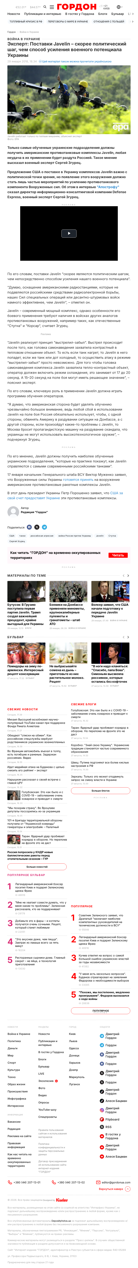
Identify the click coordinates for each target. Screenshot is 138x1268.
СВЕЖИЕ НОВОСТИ (22, 709)
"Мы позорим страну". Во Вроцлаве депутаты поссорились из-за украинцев (34, 809)
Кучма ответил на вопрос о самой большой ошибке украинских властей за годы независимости (104, 959)
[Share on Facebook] (29, 527)
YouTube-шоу (47, 1109)
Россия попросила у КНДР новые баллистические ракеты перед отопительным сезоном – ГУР (30, 855)
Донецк (74, 1055)
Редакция (14, 1129)
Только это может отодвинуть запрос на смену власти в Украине (97, 778)
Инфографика (17, 1098)
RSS (109, 1127)
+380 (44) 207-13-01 (26, 1182)
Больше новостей (37, 866)
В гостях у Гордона (79, 14)
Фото (41, 1088)
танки (22, 535)
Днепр (73, 1069)
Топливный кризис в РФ (26, 21)
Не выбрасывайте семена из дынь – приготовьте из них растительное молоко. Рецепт (66, 673)
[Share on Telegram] (44, 527)
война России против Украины (75, 535)
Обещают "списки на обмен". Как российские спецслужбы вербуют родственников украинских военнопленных (36, 739)
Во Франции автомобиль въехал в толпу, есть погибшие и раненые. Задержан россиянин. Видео (34, 754)
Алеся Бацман (116, 1101)
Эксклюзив (46, 1081)
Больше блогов (101, 790)
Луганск (74, 1084)
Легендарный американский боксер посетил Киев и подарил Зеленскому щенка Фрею (103, 940)
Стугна (112, 535)
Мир (10, 1055)
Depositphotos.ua (61, 1220)
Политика (14, 1041)
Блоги (102, 14)
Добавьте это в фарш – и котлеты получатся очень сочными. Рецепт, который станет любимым (38, 924)
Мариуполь (76, 1077)
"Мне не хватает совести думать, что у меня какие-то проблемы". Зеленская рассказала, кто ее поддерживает (40, 906)
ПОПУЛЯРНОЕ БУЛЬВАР (26, 875)
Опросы (43, 1102)
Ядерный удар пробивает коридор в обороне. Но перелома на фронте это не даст (99, 731)
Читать (118, 555)
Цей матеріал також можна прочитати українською (77, 61)
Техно (12, 1077)
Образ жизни (16, 1084)
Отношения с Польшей (109, 21)
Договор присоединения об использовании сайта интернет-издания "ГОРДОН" (52, 1166)
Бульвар (117, 14)
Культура (14, 1069)
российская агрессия (42, 535)
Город (72, 1027)
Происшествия (18, 1091)
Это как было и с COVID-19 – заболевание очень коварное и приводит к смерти (99, 714)
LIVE (41, 1073)
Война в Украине (29, 31)
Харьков (74, 1062)
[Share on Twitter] (36, 527)
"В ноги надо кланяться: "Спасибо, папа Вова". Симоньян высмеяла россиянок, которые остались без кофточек (109, 673)
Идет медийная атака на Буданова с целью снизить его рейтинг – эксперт (35, 768)
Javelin (100, 535)
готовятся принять (78, 480)
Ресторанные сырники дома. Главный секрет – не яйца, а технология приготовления (40, 961)
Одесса (74, 1048)
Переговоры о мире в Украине (68, 21)
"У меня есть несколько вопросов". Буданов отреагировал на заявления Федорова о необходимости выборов (104, 977)
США (11, 535)
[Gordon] (76, 7)
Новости (13, 14)
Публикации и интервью (42, 14)
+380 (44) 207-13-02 (71, 1182)
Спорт (12, 1062)
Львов (73, 1041)
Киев (72, 1034)
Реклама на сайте (19, 1136)
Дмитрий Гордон (112, 1036)
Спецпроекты (47, 1116)
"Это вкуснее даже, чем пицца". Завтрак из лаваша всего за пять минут (37, 943)
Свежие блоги (83, 704)
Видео (42, 1095)
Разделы (43, 1027)
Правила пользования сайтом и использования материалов (52, 1133)
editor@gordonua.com (116, 1182)
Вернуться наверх (111, 1189)
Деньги (13, 1048)
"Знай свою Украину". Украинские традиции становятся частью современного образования (100, 748)
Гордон (11, 31)
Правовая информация (16, 1145)
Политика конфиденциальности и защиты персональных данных (51, 1149)
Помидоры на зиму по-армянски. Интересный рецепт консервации (25, 670)
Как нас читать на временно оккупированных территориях (19, 1160)
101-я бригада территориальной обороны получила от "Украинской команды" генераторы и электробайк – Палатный (34, 824)
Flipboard (112, 1119)
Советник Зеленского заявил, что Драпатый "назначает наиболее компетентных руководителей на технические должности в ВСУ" (101, 920)
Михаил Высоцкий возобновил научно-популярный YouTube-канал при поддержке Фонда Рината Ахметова (36, 723)
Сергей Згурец (17, 541)
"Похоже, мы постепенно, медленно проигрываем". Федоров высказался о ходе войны (104, 996)
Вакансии (14, 1121)
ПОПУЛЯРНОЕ (82, 906)
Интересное (16, 1105)
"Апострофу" (108, 187)
